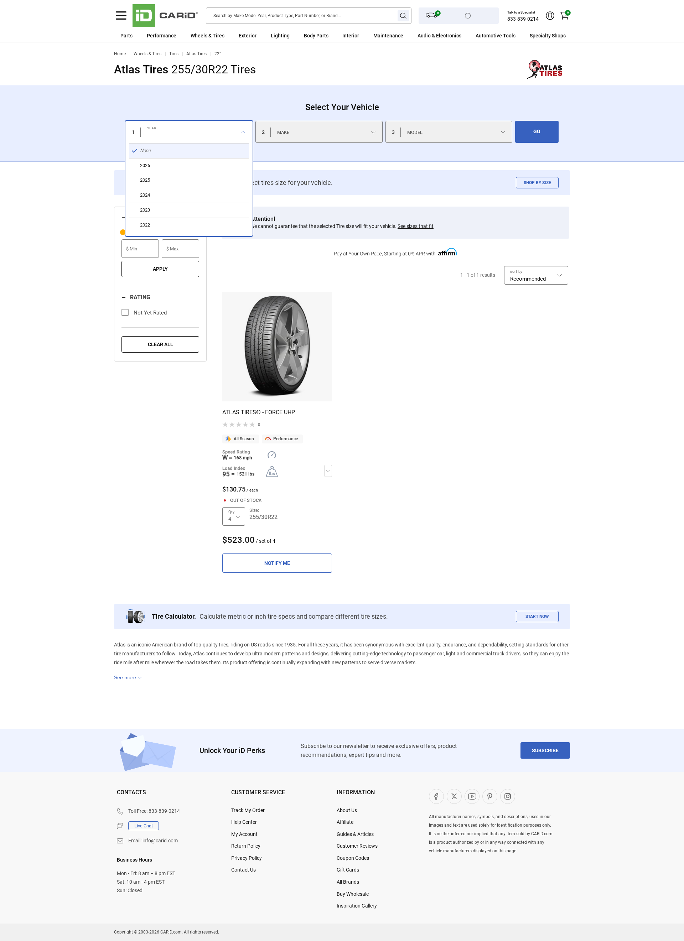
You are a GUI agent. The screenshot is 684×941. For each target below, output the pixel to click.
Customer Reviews (357, 846)
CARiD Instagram (507, 796)
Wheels (199, 35)
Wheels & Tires (147, 53)
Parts (126, 35)
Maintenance (388, 35)
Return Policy (245, 846)
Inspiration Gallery (357, 906)
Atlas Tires (196, 53)
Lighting (280, 35)
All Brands (348, 882)
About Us (347, 810)
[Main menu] (121, 15)
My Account (244, 834)
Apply (160, 269)
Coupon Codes (353, 858)
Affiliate (345, 822)
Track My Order (248, 810)
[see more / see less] (128, 677)
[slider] (123, 232)
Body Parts (316, 35)
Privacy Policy (246, 858)
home (120, 53)
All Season (244, 438)
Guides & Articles (355, 834)
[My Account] (550, 15)
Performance (161, 35)
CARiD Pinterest (489, 796)
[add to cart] (277, 563)
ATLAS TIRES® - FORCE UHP (258, 412)
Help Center (244, 822)
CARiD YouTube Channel (472, 796)
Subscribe (545, 750)
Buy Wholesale (353, 894)
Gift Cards (348, 870)
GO (536, 131)
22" (217, 53)
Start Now (537, 616)
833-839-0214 (523, 19)
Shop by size (537, 182)
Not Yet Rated (150, 313)
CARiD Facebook (436, 796)
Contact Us (243, 870)
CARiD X (454, 796)
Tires (173, 53)
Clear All (160, 344)
